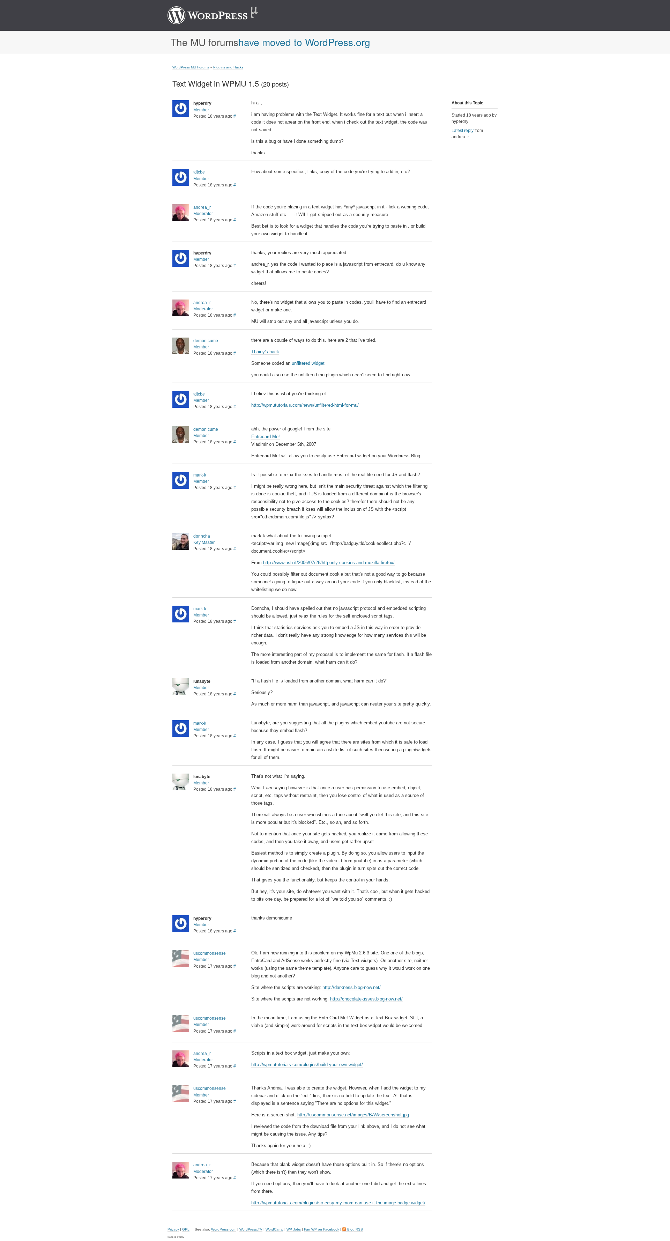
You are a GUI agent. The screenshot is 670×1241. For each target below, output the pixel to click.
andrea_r (202, 207)
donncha (201, 536)
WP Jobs (293, 1229)
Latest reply (463, 130)
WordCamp (274, 1229)
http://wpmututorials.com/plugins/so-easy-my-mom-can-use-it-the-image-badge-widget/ (338, 1202)
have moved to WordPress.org (304, 42)
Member (201, 110)
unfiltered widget (308, 363)
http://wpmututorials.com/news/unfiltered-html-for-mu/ (305, 405)
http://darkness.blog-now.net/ (351, 987)
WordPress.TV (250, 1229)
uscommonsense (209, 953)
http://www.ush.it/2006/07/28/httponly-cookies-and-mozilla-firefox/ (329, 562)
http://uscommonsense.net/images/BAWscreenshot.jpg (353, 1114)
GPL (185, 1229)
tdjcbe (199, 172)
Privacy (173, 1229)
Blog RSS (355, 1229)
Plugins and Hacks (228, 67)
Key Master (204, 542)
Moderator (203, 213)
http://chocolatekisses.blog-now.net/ (366, 999)
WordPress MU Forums (190, 67)
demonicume (205, 340)
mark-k (199, 475)
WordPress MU (220, 15)
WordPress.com (223, 1229)
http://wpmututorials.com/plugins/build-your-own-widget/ (307, 1064)
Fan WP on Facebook (321, 1229)
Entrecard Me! (265, 436)
